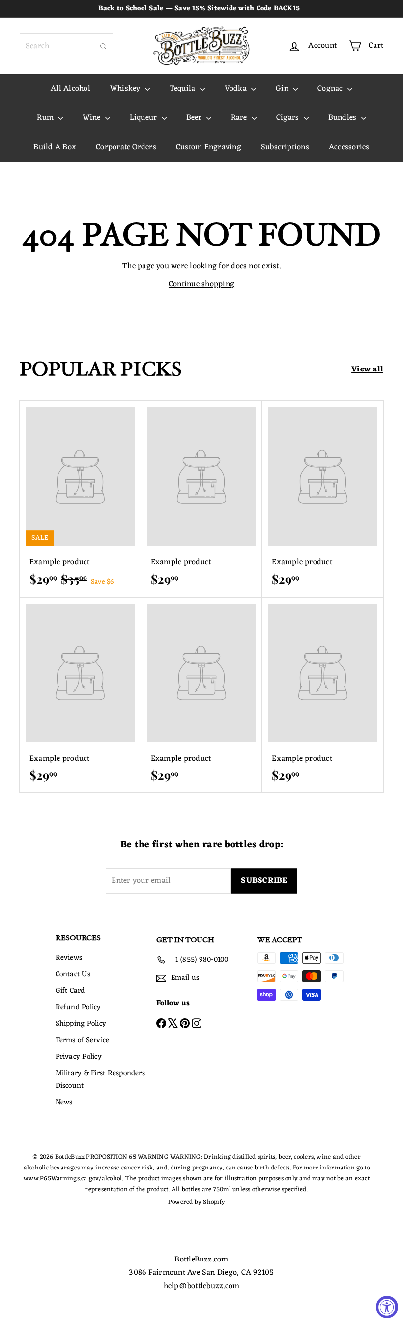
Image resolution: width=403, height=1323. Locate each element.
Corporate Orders (126, 147)
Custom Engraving (208, 147)
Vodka (237, 88)
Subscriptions (285, 147)
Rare (240, 117)
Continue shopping (201, 284)
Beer (195, 117)
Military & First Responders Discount (100, 1080)
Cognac (331, 88)
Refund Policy (78, 1007)
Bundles (343, 117)
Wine (92, 117)
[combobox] (66, 46)
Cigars (288, 117)
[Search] (103, 46)
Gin (283, 88)
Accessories (349, 147)
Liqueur (144, 117)
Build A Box (54, 147)
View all (367, 369)
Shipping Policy (81, 1024)
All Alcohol (70, 88)
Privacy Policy (79, 1057)
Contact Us (73, 974)
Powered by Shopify (196, 1202)
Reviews (69, 958)
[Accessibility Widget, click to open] (387, 1307)
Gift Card (70, 991)
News (64, 1102)
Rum (46, 117)
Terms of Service (83, 1040)
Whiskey (126, 88)
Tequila (184, 88)
